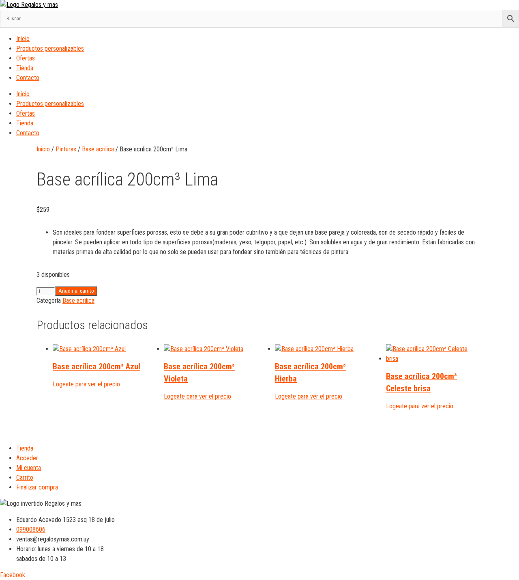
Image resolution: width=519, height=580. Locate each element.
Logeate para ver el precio (86, 384)
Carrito (24, 477)
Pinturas (66, 149)
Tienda (24, 68)
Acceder (27, 458)
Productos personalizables (50, 48)
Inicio (23, 39)
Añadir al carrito (76, 291)
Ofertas (25, 58)
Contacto (27, 78)
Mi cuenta (28, 468)
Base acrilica (98, 149)
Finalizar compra (37, 487)
